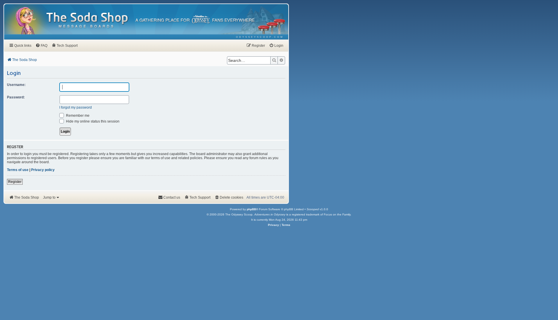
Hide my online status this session (92, 121)
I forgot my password (75, 107)
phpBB (251, 209)
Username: (16, 85)
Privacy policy (43, 170)
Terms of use (17, 170)
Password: (16, 97)
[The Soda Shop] (87, 20)
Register (15, 182)
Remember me (77, 116)
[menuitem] (260, 37)
